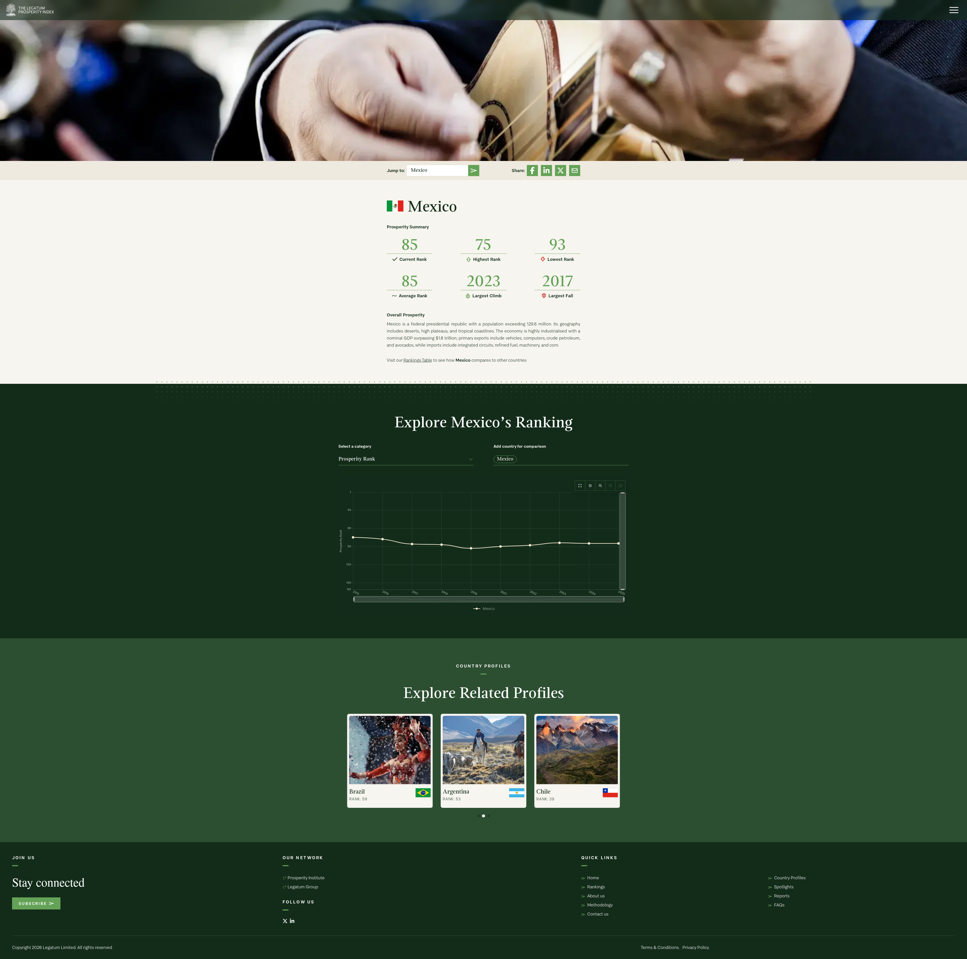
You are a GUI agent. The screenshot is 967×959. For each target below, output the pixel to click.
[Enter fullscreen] (580, 486)
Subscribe (33, 903)
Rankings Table (417, 360)
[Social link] (532, 170)
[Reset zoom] (620, 486)
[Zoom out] (610, 486)
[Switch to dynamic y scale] (590, 486)
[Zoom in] (600, 486)
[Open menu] (954, 10)
